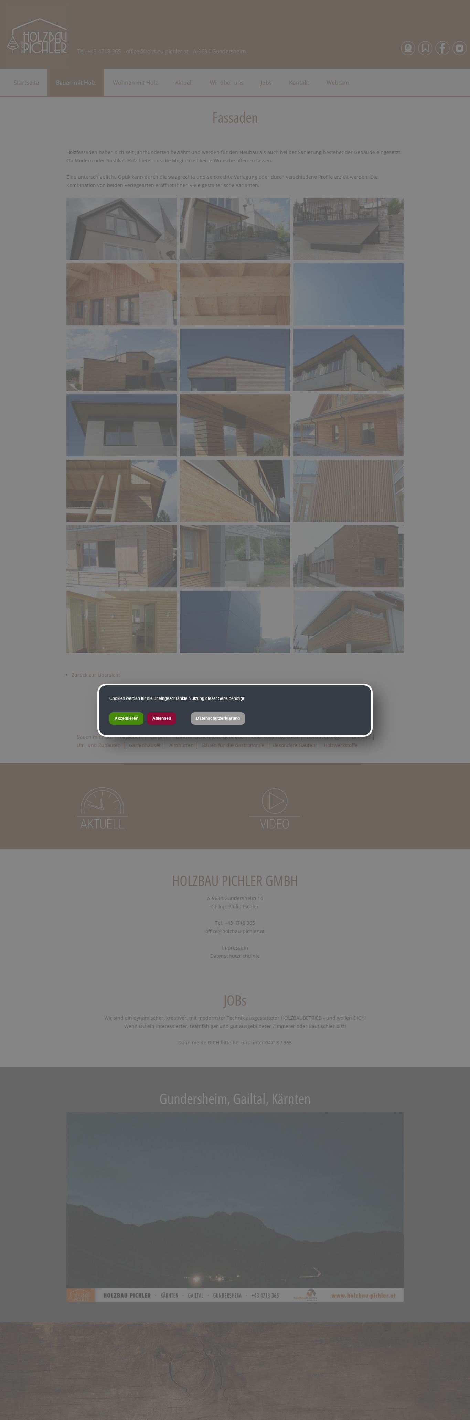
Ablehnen (161, 718)
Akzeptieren (126, 718)
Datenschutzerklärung (218, 718)
